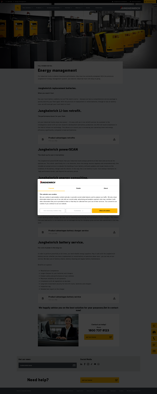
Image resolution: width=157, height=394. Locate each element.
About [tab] (106, 188)
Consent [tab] (51, 188)
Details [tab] (78, 188)
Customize (77, 210)
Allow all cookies (104, 210)
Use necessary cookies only (52, 210)
